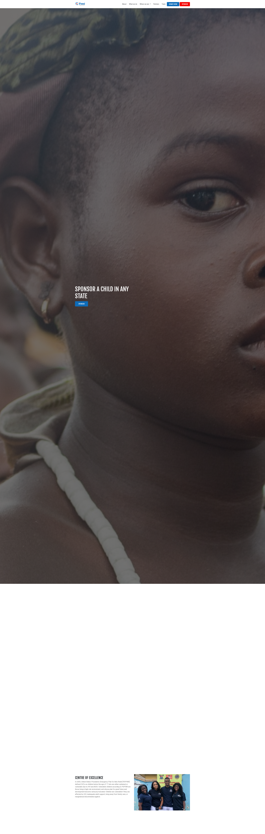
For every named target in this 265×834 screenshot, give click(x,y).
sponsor (185, 4)
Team (164, 4)
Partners (156, 4)
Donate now (173, 4)
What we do (133, 4)
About (124, 4)
